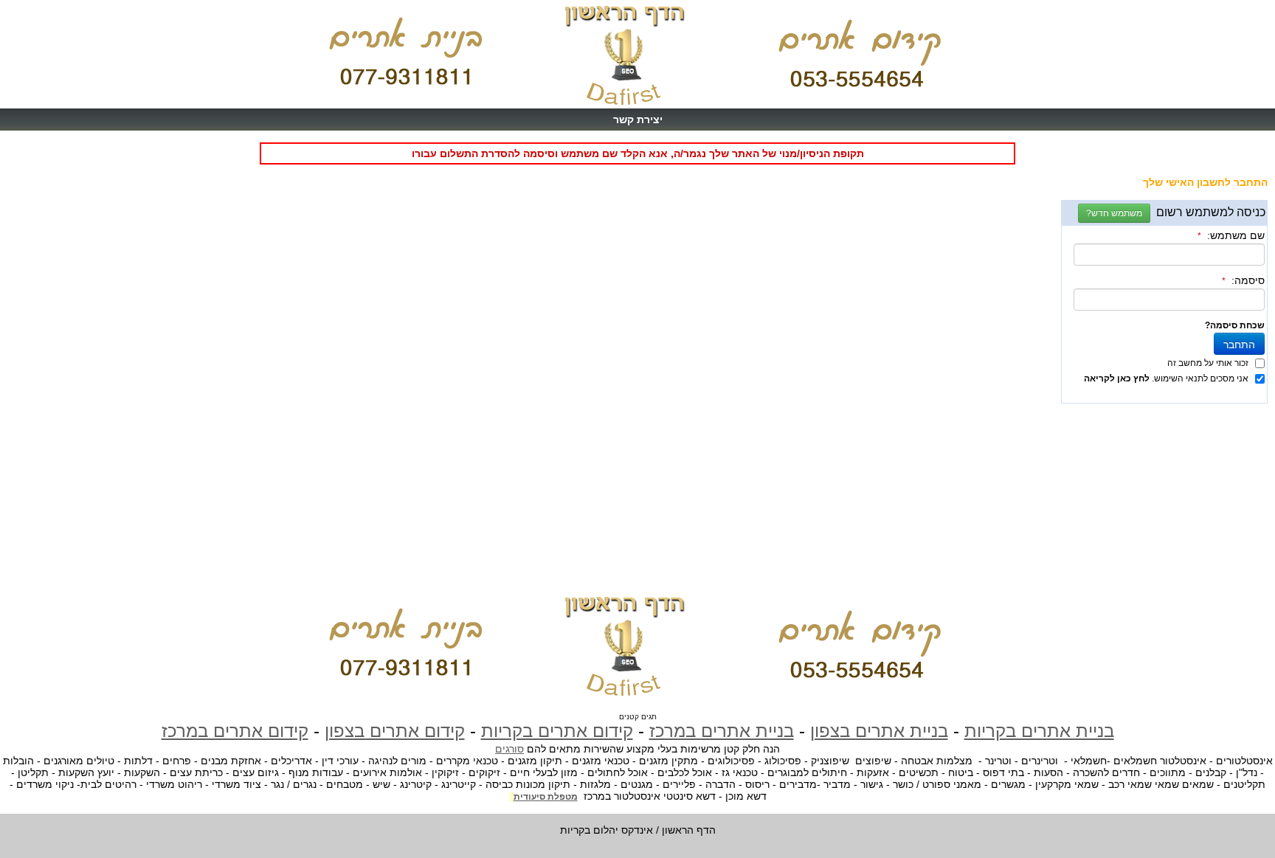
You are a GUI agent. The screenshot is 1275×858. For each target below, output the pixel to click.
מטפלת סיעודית (546, 797)
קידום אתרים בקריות (557, 731)
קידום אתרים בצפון (395, 731)
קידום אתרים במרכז (235, 731)
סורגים (509, 749)
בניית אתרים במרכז (721, 731)
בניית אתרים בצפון (879, 731)
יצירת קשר (638, 119)
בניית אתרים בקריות (1039, 731)
